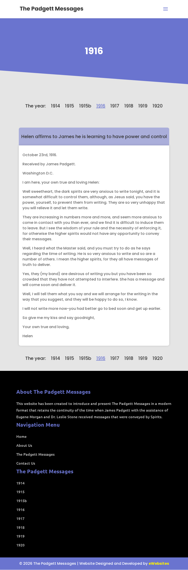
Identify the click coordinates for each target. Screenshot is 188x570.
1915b (85, 106)
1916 (94, 51)
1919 (142, 106)
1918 (128, 106)
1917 (114, 106)
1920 (157, 106)
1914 (55, 106)
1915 (69, 106)
